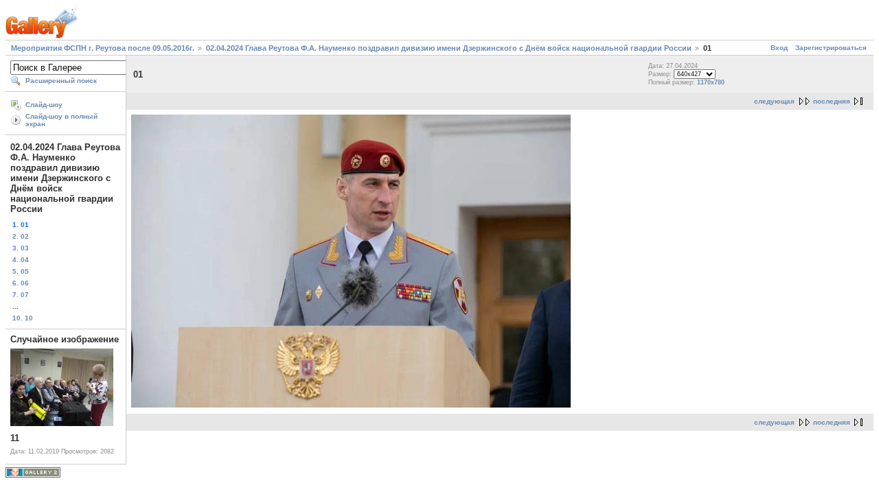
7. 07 (20, 294)
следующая (774, 101)
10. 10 (22, 318)
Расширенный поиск (61, 80)
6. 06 (20, 283)
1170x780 (710, 82)
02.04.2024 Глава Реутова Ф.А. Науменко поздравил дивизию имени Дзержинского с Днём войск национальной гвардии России (449, 48)
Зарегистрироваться (831, 47)
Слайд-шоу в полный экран (61, 120)
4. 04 (20, 259)
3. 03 (20, 248)
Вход (779, 47)
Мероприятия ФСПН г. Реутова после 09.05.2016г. (102, 48)
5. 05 (20, 271)
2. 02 (20, 236)
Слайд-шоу (43, 104)
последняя (831, 101)
